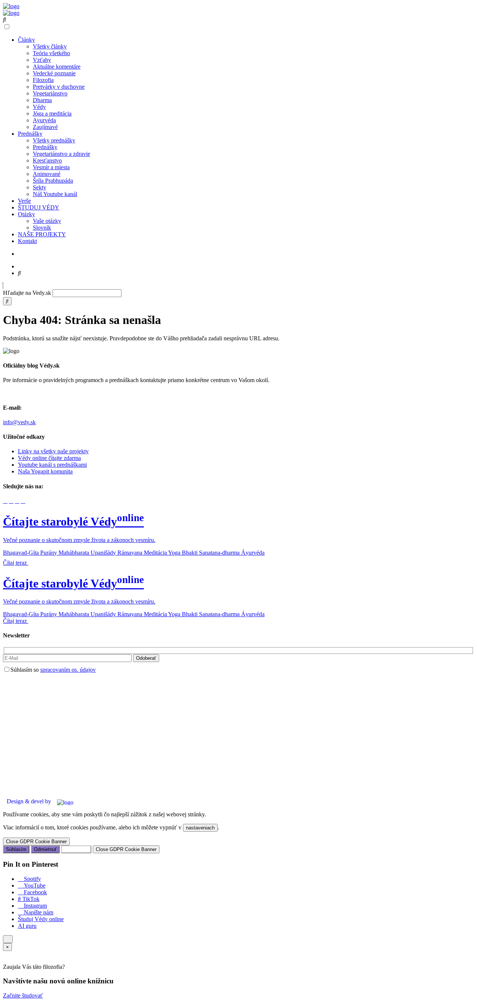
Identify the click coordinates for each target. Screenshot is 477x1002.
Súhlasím (16, 849)
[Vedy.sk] (11, 6)
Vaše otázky (47, 221)
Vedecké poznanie (54, 73)
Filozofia (43, 80)
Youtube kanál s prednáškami (52, 464)
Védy (39, 107)
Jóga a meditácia (52, 113)
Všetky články (50, 46)
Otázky (26, 214)
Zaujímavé (45, 127)
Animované (46, 174)
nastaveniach (200, 828)
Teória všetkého (51, 53)
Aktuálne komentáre (56, 66)
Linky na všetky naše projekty (53, 451)
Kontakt (27, 241)
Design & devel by (29, 801)
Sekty (39, 187)
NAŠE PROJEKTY (42, 234)
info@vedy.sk (19, 422)
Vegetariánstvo (50, 93)
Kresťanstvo (47, 160)
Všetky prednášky (54, 140)
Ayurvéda (44, 120)
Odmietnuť (45, 849)
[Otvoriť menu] (8, 939)
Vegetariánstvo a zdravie (61, 154)
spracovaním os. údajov (68, 670)
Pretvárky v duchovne (59, 87)
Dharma (42, 100)
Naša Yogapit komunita (45, 471)
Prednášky (30, 133)
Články (26, 40)
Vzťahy (42, 60)
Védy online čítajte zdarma (49, 458)
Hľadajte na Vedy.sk (27, 293)
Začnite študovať (23, 995)
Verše (24, 201)
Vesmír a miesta (51, 167)
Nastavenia (76, 849)
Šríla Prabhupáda (53, 180)
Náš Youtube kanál (55, 194)
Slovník (42, 227)
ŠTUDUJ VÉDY (38, 207)
